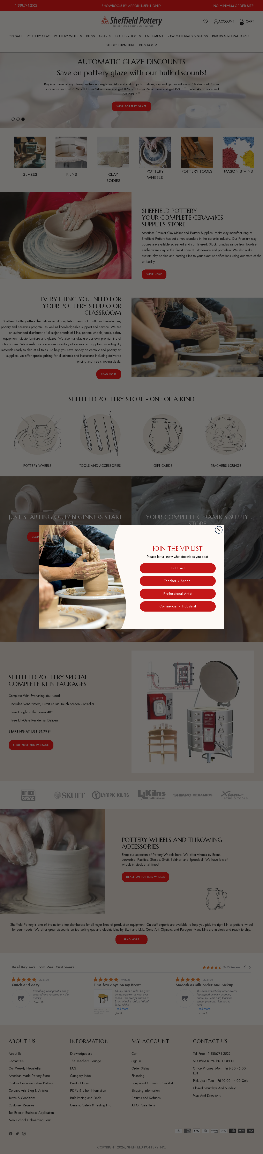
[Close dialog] (218, 529)
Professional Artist (177, 593)
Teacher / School (177, 581)
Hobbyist (178, 568)
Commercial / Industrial (177, 606)
